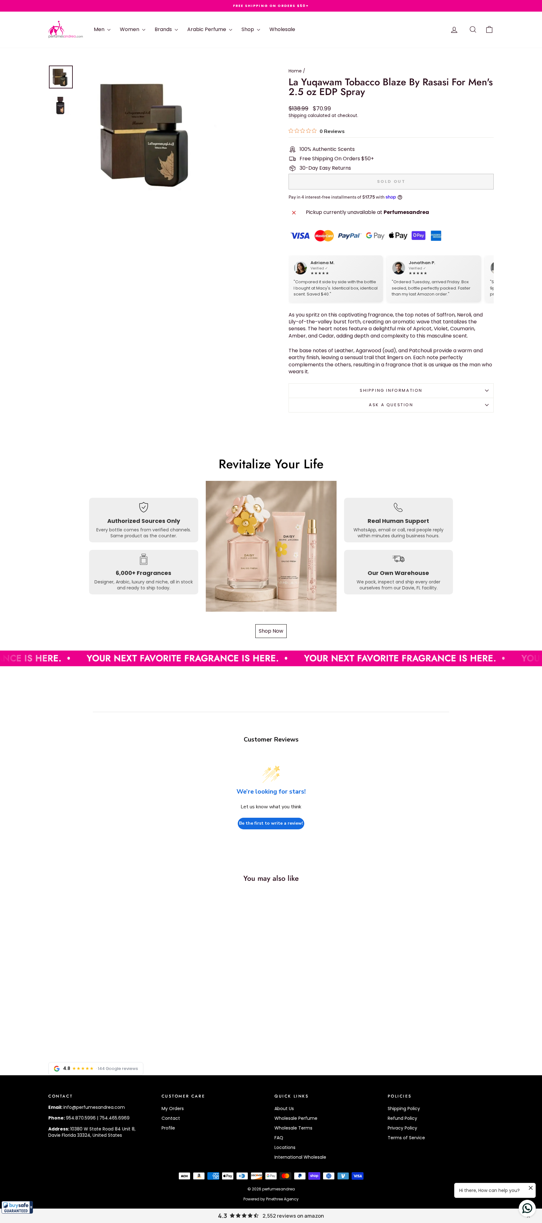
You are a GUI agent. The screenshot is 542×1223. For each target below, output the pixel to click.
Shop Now (271, 631)
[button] (17, 1207)
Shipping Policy (404, 1108)
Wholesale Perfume (295, 1118)
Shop (248, 29)
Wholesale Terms (293, 1128)
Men (100, 29)
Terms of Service (406, 1138)
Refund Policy (402, 1118)
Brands (164, 29)
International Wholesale (300, 1157)
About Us (284, 1108)
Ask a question (391, 405)
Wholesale (282, 29)
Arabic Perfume (207, 29)
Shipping (297, 116)
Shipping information (391, 390)
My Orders (173, 1108)
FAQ (278, 1138)
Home (295, 71)
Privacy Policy (402, 1128)
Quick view (101, 997)
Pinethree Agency (282, 1199)
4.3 (222, 1216)
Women (130, 29)
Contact (171, 1118)
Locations (284, 1147)
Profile (168, 1128)
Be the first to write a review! (271, 823)
